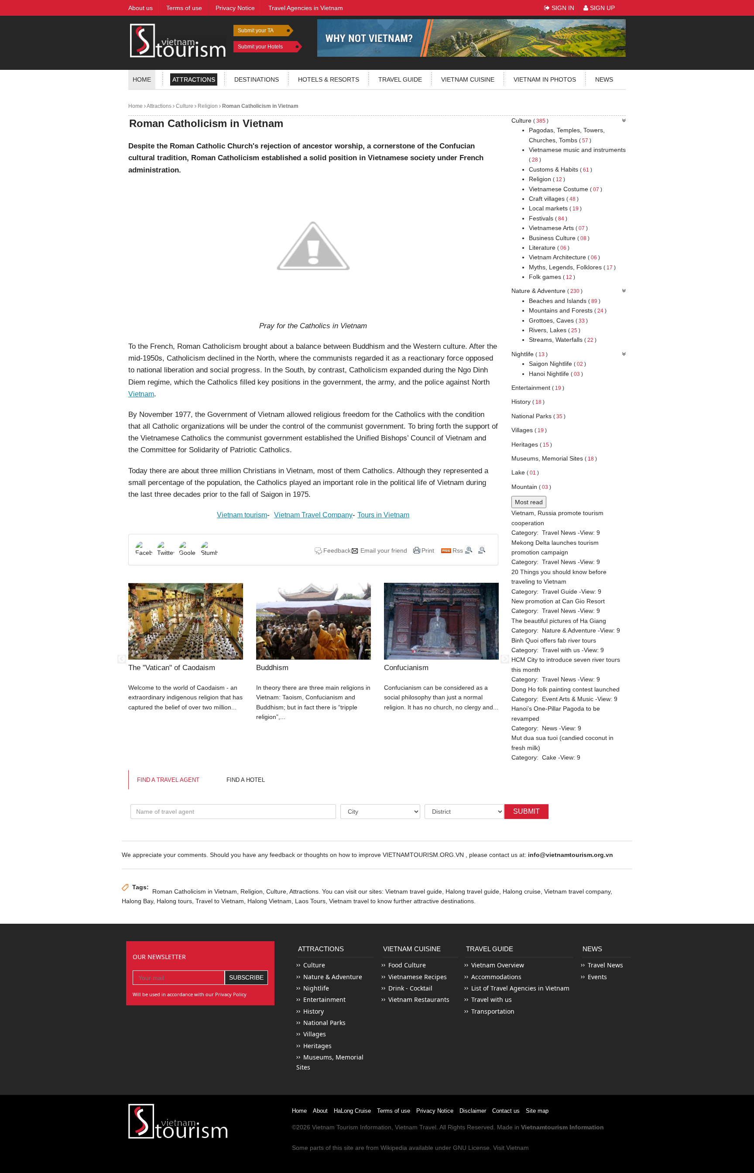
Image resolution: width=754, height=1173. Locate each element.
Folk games (552, 276)
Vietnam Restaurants (418, 999)
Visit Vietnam (511, 1147)
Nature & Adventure (547, 290)
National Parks (538, 416)
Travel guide (400, 79)
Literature (549, 247)
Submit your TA (256, 31)
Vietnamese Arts (558, 227)
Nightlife (529, 354)
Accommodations (496, 977)
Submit (526, 811)
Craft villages (554, 198)
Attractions (193, 79)
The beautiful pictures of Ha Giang (558, 620)
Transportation (492, 1011)
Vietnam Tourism (335, 1127)
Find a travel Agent (168, 780)
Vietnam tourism (242, 515)
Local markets (555, 208)
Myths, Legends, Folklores (572, 267)
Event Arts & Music (567, 698)
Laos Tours (310, 901)
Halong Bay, (138, 901)
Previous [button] (121, 659)
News (604, 79)
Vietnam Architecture (564, 257)
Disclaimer (472, 1111)
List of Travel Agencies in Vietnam (520, 988)
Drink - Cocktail (410, 988)
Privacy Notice (434, 1111)
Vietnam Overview (497, 965)
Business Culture (559, 237)
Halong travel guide (472, 891)
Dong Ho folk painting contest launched (565, 689)
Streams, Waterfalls (562, 339)
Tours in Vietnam (383, 515)
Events (597, 977)
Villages (529, 430)
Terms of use (393, 1111)
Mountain (531, 486)
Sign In (562, 7)
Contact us (506, 1111)
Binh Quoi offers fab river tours (553, 640)
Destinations (256, 79)
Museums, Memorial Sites (554, 458)
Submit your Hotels (260, 47)
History (528, 401)
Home (142, 79)
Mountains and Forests (568, 310)
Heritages (531, 444)
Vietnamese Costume (565, 189)
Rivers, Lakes (554, 330)
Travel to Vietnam (219, 901)
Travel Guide (559, 591)
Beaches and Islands (564, 300)
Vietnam (141, 394)
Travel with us (561, 650)
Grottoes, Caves (558, 320)
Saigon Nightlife (557, 363)
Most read (529, 502)
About (320, 1111)
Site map (537, 1111)
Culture (184, 106)
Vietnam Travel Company (313, 515)
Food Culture (407, 965)
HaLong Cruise (352, 1111)
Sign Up (601, 7)
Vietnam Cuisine (467, 79)
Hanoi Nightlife (556, 373)
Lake (525, 472)
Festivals (548, 218)
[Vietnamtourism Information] (178, 39)
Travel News (559, 532)
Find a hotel (245, 780)
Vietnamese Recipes (417, 977)
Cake (549, 757)
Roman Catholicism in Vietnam (259, 106)
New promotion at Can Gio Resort (558, 601)
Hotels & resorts (328, 79)
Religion (207, 106)
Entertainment (537, 387)
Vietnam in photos (545, 79)
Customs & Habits (560, 169)
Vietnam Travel (415, 1127)
